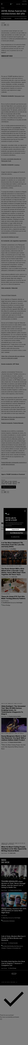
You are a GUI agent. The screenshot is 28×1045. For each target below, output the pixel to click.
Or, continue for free (15, 536)
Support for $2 (15, 529)
